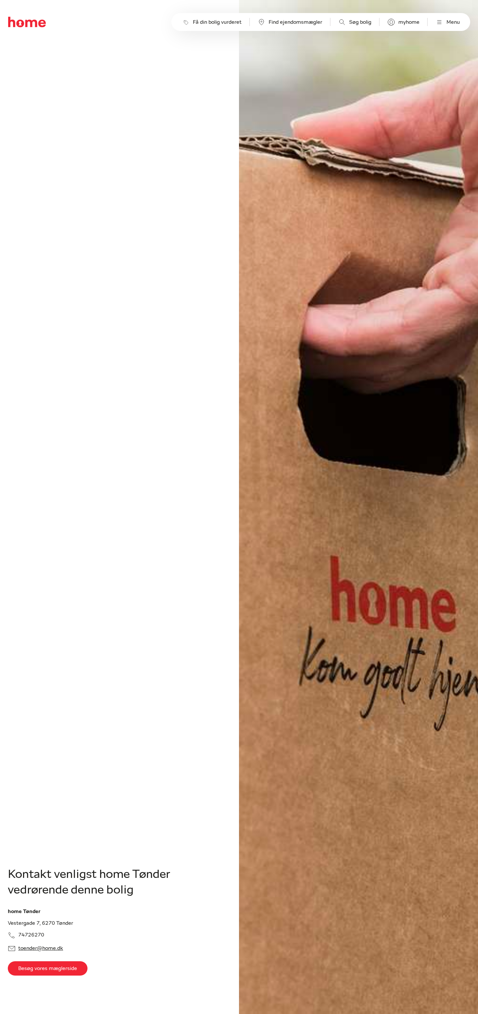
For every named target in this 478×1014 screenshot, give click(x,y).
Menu (453, 22)
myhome (408, 22)
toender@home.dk (40, 948)
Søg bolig (360, 22)
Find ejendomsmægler (295, 22)
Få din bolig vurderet (217, 22)
